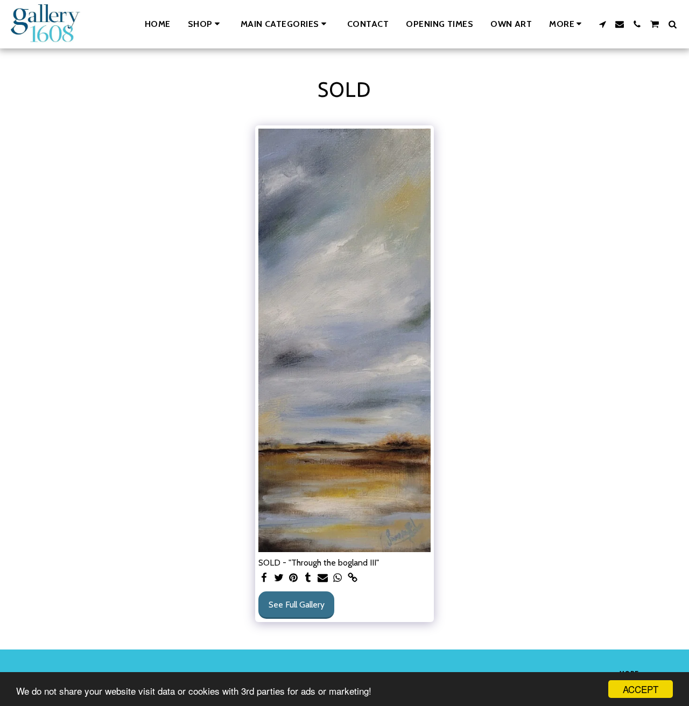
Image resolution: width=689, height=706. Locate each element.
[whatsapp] (337, 578)
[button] (285, 24)
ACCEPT (640, 689)
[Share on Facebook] (263, 578)
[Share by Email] (323, 578)
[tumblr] (308, 578)
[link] (352, 578)
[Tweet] (278, 578)
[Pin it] (293, 578)
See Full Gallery (297, 604)
